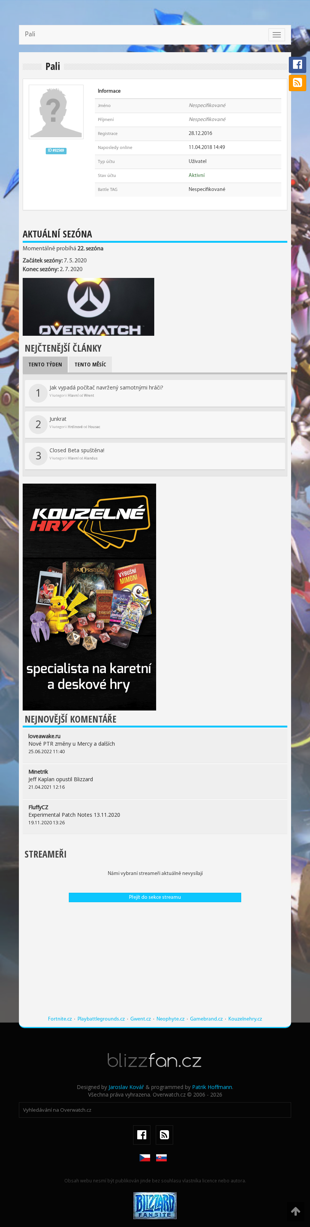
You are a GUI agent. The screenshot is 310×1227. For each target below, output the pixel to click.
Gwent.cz (140, 1019)
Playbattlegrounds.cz (101, 1019)
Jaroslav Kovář (126, 1086)
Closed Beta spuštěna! (70, 454)
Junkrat (68, 423)
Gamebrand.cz (206, 1019)
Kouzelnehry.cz (245, 1019)
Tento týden (45, 364)
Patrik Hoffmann (212, 1086)
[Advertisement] (155, 963)
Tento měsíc (90, 364)
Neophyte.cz (170, 1019)
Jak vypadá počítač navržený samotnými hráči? (99, 392)
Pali (30, 34)
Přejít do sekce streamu (155, 897)
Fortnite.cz (60, 1019)
